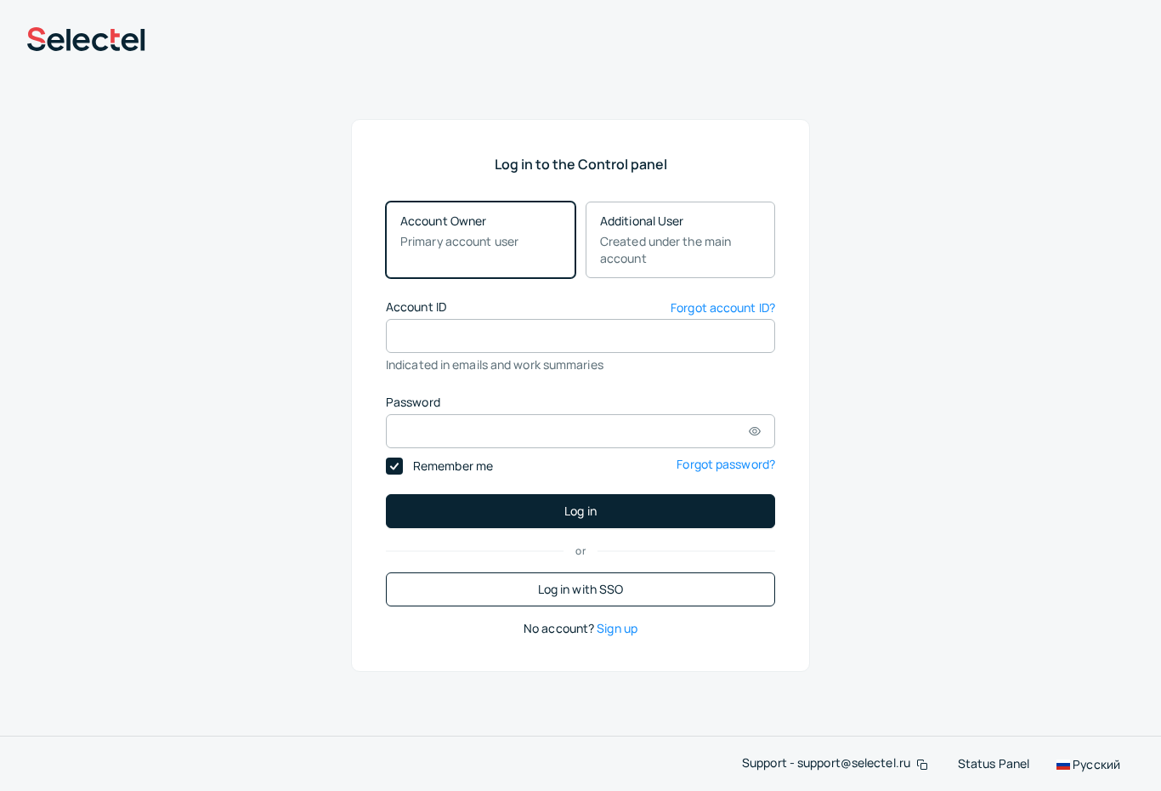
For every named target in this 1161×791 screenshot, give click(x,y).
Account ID (416, 307)
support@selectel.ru (853, 762)
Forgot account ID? (723, 307)
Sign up (617, 628)
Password (413, 402)
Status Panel (993, 763)
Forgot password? (726, 464)
